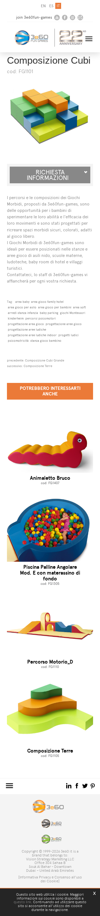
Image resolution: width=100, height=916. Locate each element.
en (43, 6)
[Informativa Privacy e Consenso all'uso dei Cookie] (50, 879)
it (58, 6)
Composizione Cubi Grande (44, 360)
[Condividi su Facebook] (77, 785)
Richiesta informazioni (50, 175)
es (51, 6)
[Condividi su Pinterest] (92, 785)
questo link (22, 902)
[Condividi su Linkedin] (69, 785)
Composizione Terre (38, 366)
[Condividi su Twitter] (85, 785)
